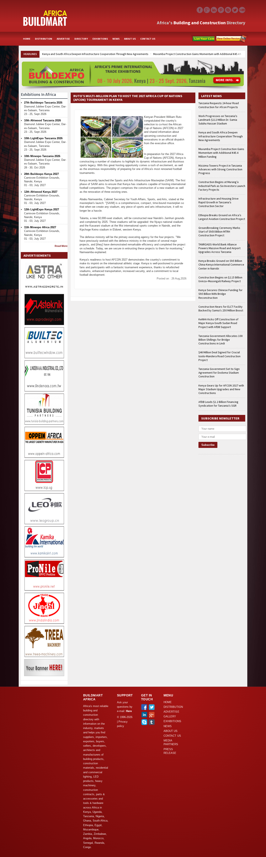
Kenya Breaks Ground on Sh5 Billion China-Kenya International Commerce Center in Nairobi (221, 264)
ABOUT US (130, 39)
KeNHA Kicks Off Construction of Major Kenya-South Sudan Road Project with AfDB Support (218, 323)
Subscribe (231, 39)
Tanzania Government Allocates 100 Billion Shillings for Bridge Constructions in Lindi (220, 339)
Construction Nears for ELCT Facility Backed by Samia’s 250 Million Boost (220, 308)
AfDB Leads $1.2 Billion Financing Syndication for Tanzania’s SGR (218, 403)
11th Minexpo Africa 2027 (40, 227)
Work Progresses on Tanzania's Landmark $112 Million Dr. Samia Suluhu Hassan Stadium (217, 119)
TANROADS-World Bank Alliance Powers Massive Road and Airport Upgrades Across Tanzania (219, 248)
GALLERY (170, 716)
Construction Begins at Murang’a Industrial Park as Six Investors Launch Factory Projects (221, 185)
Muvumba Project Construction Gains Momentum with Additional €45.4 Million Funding (205, 54)
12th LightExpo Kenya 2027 (41, 209)
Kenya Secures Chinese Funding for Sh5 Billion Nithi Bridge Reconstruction (220, 293)
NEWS (115, 39)
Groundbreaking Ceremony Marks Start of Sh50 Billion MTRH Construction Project (219, 231)
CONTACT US (147, 39)
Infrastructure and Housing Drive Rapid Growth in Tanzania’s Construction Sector (218, 202)
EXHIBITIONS (100, 39)
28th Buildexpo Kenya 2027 (41, 174)
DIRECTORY (81, 39)
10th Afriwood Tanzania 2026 (42, 120)
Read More (61, 246)
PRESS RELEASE (170, 751)
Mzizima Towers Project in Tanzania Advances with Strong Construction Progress (220, 169)
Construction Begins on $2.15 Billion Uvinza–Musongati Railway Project (220, 279)
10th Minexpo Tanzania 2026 (42, 156)
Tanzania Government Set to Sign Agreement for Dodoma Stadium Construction (219, 372)
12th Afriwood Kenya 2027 (40, 191)
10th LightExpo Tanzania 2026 (43, 138)
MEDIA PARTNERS (171, 742)
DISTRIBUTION (43, 39)
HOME (26, 39)
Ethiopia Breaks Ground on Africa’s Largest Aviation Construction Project (221, 217)
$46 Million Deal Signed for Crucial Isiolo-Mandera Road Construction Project (219, 356)
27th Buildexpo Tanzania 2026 (43, 102)
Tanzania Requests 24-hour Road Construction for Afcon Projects (218, 105)
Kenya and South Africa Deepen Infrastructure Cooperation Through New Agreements (95, 54)
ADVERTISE (63, 39)
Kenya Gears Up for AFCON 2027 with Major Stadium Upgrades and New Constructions (221, 389)
